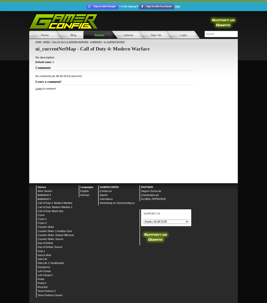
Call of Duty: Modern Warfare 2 (55, 207)
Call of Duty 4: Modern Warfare (70, 42)
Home (45, 35)
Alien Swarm (45, 191)
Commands (96, 42)
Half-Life (42, 259)
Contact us (106, 191)
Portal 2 (42, 283)
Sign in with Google (104, 6)
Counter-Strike (46, 227)
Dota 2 (41, 251)
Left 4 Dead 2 (45, 275)
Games (99, 35)
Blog (73, 35)
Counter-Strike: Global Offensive (56, 235)
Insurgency (44, 267)
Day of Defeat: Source (50, 247)
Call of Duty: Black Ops (50, 211)
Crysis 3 (42, 223)
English (84, 191)
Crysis (41, 215)
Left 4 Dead (44, 271)
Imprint (103, 195)
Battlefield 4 (44, 199)
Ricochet (43, 287)
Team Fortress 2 (47, 291)
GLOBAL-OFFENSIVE (153, 199)
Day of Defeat (45, 243)
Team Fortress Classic (50, 295)
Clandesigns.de (150, 195)
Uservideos (106, 199)
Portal (41, 279)
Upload (128, 35)
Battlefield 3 (44, 195)
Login (183, 35)
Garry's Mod (44, 255)
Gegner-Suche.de (151, 191)
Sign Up (156, 35)
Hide (177, 6)
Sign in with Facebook (159, 6)
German (84, 195)
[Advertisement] (115, 101)
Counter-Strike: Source (50, 239)
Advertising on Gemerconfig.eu (117, 203)
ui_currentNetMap (114, 42)
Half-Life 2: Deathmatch (51, 263)
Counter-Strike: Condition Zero (55, 231)
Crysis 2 (42, 219)
